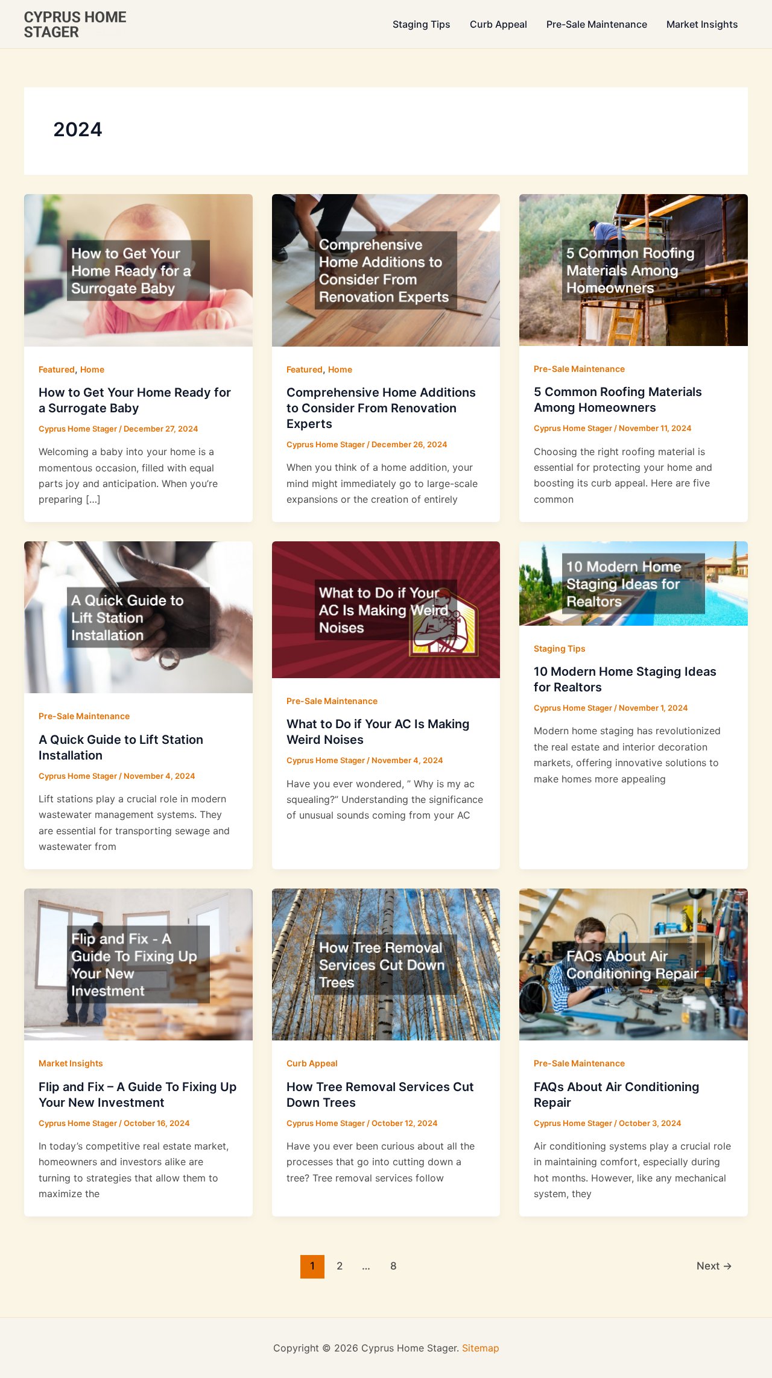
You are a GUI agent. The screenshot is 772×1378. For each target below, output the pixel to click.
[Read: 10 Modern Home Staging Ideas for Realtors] (633, 582)
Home (92, 369)
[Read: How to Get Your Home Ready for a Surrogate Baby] (138, 269)
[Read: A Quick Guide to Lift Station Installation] (138, 616)
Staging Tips (422, 24)
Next (714, 1265)
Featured (57, 369)
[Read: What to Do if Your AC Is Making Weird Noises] (386, 609)
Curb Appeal (498, 24)
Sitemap (480, 1348)
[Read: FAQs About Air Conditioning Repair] (633, 963)
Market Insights (702, 24)
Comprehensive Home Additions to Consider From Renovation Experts (381, 408)
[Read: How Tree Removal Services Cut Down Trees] (386, 963)
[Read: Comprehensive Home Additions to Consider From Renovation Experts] (386, 269)
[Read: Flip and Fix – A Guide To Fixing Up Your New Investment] (138, 963)
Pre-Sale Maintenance (596, 24)
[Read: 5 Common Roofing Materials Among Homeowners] (633, 269)
